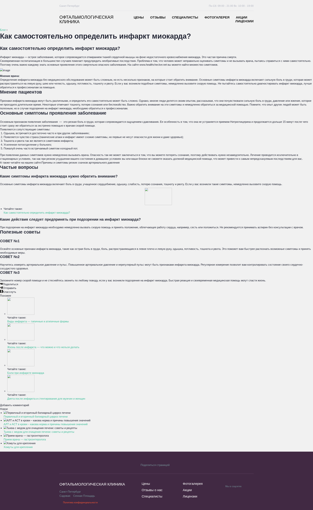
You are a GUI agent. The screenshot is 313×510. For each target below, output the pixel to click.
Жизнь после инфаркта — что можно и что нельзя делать (43, 347)
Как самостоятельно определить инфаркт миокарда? (37, 212)
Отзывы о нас (152, 490)
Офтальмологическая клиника (86, 19)
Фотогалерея (217, 17)
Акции (241, 17)
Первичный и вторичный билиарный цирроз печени (36, 416)
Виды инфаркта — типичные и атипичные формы (38, 321)
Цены (139, 17)
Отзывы (158, 17)
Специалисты (185, 17)
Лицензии (244, 21)
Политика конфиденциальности (80, 502)
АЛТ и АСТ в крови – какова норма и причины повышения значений (45, 424)
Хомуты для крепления (18, 447)
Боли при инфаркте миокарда (25, 372)
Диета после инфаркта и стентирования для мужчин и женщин (46, 398)
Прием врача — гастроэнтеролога (25, 439)
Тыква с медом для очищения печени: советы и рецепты (39, 431)
